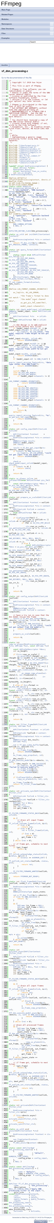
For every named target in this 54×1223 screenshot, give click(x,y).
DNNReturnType (20, 441)
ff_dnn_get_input (31, 448)
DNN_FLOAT (42, 359)
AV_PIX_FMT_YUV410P (18, 270)
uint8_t (20, 690)
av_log (20, 332)
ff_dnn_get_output (31, 619)
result (31, 441)
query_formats (27, 250)
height (34, 328)
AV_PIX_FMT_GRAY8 (25, 262)
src (11, 504)
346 (4, 950)
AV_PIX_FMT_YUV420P (26, 265)
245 (4, 724)
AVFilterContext (42, 234)
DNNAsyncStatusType (22, 892)
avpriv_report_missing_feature (24, 362)
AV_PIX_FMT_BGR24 (17, 260)
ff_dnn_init (26, 243)
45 (4, 178)
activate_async (16, 952)
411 (4, 1105)
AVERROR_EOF (38, 858)
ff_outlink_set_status (20, 861)
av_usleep (22, 938)
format (13, 917)
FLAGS (30, 195)
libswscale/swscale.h (30, 161)
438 (4, 1167)
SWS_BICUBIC (14, 538)
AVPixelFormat (39, 255)
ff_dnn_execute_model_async (23, 1013)
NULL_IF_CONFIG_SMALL (19, 1189)
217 (4, 642)
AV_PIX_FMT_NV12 (25, 272)
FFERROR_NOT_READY (29, 876)
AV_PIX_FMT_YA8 (22, 530)
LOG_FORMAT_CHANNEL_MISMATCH (23, 381)
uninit (12, 1131)
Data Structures (8, 29)
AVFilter (13, 1184)
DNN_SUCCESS (33, 451)
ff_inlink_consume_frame (21, 823)
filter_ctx (15, 793)
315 (4, 882)
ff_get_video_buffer (29, 745)
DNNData (12, 311)
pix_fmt (45, 480)
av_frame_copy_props (23, 755)
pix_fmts (13, 257)
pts (23, 805)
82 (4, 289)
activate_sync (27, 791)
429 (4, 1148)
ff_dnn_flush (26, 895)
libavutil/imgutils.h (30, 152)
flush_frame (26, 882)
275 (4, 791)
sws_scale (22, 689)
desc (42, 484)
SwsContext (26, 171)
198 (4, 596)
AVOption (27, 187)
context (13, 236)
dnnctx (28, 169)
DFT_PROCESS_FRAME (18, 245)
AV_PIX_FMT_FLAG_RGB (19, 491)
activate (25, 1105)
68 (4, 250)
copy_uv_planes (16, 644)
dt (32, 359)
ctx (37, 240)
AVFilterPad (28, 1148)
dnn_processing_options (20, 188)
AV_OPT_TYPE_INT (17, 193)
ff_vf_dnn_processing (28, 1184)
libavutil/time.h (28, 163)
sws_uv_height (24, 173)
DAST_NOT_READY (16, 941)
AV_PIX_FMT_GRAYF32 (18, 263)
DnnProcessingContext (35, 166)
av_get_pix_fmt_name (19, 417)
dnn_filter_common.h (29, 156)
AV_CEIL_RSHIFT (16, 550)
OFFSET (12, 192)
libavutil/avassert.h (30, 151)
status (26, 806)
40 (4, 169)
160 (4, 479)
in (47, 646)
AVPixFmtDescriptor (29, 484)
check (20, 444)
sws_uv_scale (39, 171)
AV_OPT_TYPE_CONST (18, 200)
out (26, 646)
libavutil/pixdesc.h (29, 149)
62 (4, 234)
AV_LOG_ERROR (36, 332)
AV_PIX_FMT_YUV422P (18, 267)
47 (4, 187)
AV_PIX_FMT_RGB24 (25, 258)
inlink (13, 313)
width (33, 344)
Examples (6, 38)
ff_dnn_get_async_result (21, 911)
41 (4, 171)
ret (19, 806)
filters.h (24, 154)
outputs (18, 1204)
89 (4, 310)
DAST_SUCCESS (15, 1059)
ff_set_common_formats (20, 282)
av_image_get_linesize (20, 670)
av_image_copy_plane (32, 673)
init (31, 234)
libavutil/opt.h (27, 147)
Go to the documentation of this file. (17, 78)
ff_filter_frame (28, 784)
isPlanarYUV (14, 480)
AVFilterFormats (21, 277)
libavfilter (4, 65)
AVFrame (19, 646)
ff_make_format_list (19, 279)
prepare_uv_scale (29, 497)
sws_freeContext (21, 1139)
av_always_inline (24, 479)
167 (4, 497)
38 (4, 166)
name (20, 1153)
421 (4, 1129)
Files (4, 33)
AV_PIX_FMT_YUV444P (26, 269)
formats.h (24, 158)
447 (4, 1184)
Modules (5, 19)
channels (39, 376)
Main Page (6, 10)
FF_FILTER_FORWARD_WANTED (25, 871)
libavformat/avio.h (29, 146)
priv (17, 888)
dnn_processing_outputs (20, 1168)
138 (4, 429)
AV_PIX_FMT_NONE (25, 274)
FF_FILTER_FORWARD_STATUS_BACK (24, 813)
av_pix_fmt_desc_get (19, 485)
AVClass (23, 168)
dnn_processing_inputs (20, 1150)
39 (4, 168)
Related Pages (7, 14)
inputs (17, 1201)
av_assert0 (18, 487)
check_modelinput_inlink (33, 310)
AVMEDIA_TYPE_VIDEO (18, 1156)
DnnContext (18, 169)
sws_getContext (16, 528)
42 (4, 173)
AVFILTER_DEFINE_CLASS (20, 231)
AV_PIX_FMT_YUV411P (39, 270)
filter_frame (27, 724)
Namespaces (7, 24)
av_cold (20, 234)
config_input (27, 429)
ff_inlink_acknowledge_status (24, 854)
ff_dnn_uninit (20, 1143)
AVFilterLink (44, 311)
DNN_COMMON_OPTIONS (22, 224)
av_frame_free (24, 750)
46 (4, 181)
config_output (27, 596)
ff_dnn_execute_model (19, 760)
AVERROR (28, 340)
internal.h (25, 159)
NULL (17, 226)
